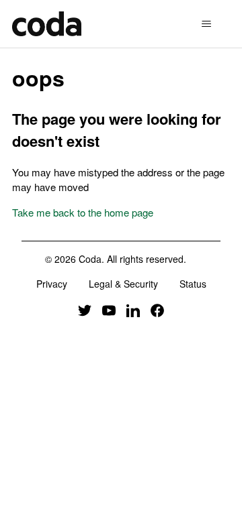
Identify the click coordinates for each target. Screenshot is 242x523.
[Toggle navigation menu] (206, 24)
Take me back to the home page (82, 212)
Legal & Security (123, 283)
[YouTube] (109, 309)
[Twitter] (84, 309)
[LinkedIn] (133, 309)
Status (192, 283)
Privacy (51, 283)
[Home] (46, 23)
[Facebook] (157, 309)
